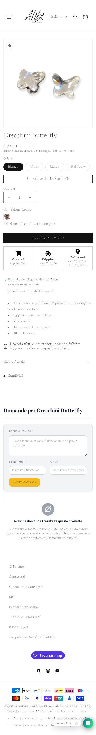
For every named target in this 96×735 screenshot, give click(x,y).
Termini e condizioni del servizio (69, 718)
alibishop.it (22, 706)
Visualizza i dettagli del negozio (31, 291)
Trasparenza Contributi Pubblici (33, 637)
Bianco (13, 166)
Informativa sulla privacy (27, 718)
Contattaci (17, 577)
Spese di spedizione (35, 151)
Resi (12, 597)
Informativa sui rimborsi (73, 711)
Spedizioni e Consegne (26, 587)
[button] (9, 17)
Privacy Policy (19, 627)
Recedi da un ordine (24, 607)
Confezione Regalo (17, 209)
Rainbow (80, 168)
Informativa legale (63, 725)
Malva (57, 168)
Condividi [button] (15, 375)
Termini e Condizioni (24, 617)
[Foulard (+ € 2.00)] (6, 216)
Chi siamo (16, 567)
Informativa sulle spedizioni (29, 725)
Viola (36, 168)
